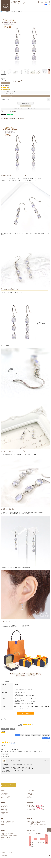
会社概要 (3, 830)
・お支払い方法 (4, 806)
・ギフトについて (4, 812)
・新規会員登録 (4, 793)
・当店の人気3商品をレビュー (7, 821)
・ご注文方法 (4, 805)
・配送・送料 (4, 808)
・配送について (30, 796)
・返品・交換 (4, 809)
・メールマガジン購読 (5, 796)
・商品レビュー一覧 (5, 797)
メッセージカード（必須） (8, 96)
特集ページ (4, 818)
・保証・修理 (4, 810)
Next (48, 41)
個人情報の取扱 (4, 855)
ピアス (5, 11)
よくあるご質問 (30, 790)
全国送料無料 (30, 802)
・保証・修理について (31, 797)
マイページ (4, 790)
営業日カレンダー (31, 830)
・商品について (30, 793)
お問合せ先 (29, 818)
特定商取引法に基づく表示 (6, 852)
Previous (2, 41)
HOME (1, 11)
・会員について (4, 813)
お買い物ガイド (5, 802)
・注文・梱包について (31, 794)
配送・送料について (34, 809)
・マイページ (4, 794)
